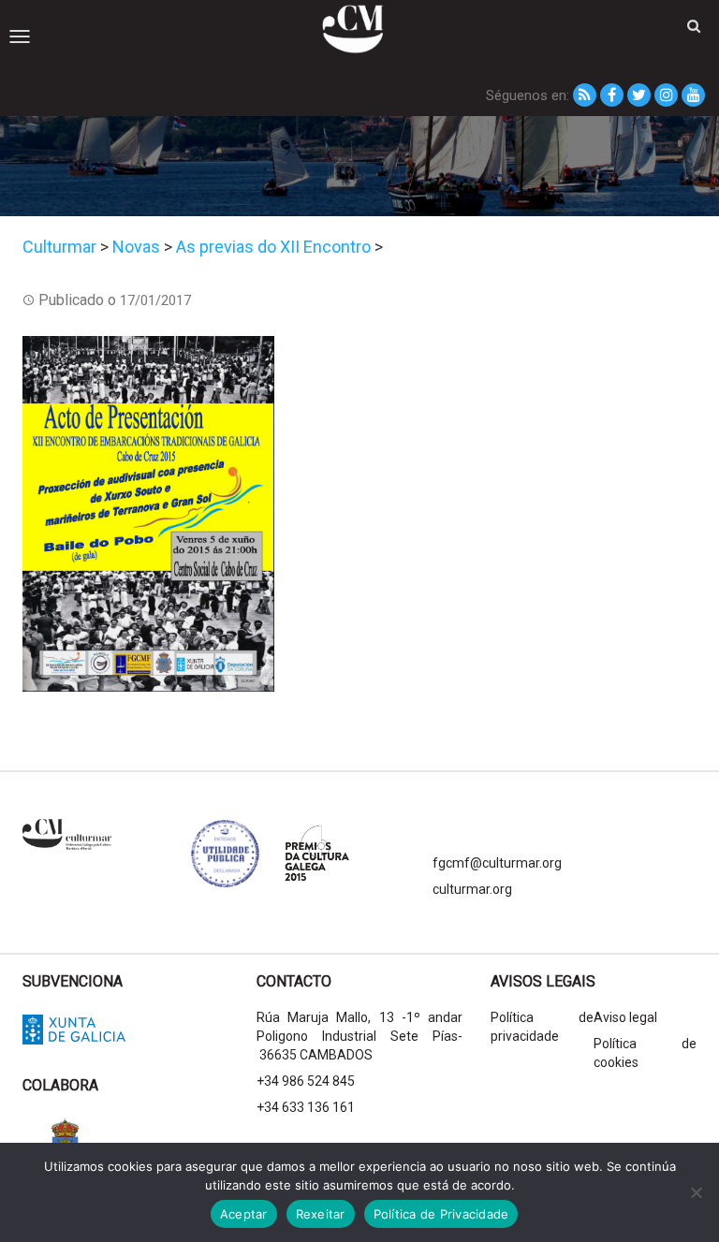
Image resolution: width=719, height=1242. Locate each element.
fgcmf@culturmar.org (497, 862)
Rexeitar (320, 1213)
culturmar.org (472, 889)
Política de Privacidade (441, 1213)
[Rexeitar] (695, 1192)
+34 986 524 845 (306, 1081)
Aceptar (244, 1213)
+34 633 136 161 (306, 1107)
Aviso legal (625, 1017)
